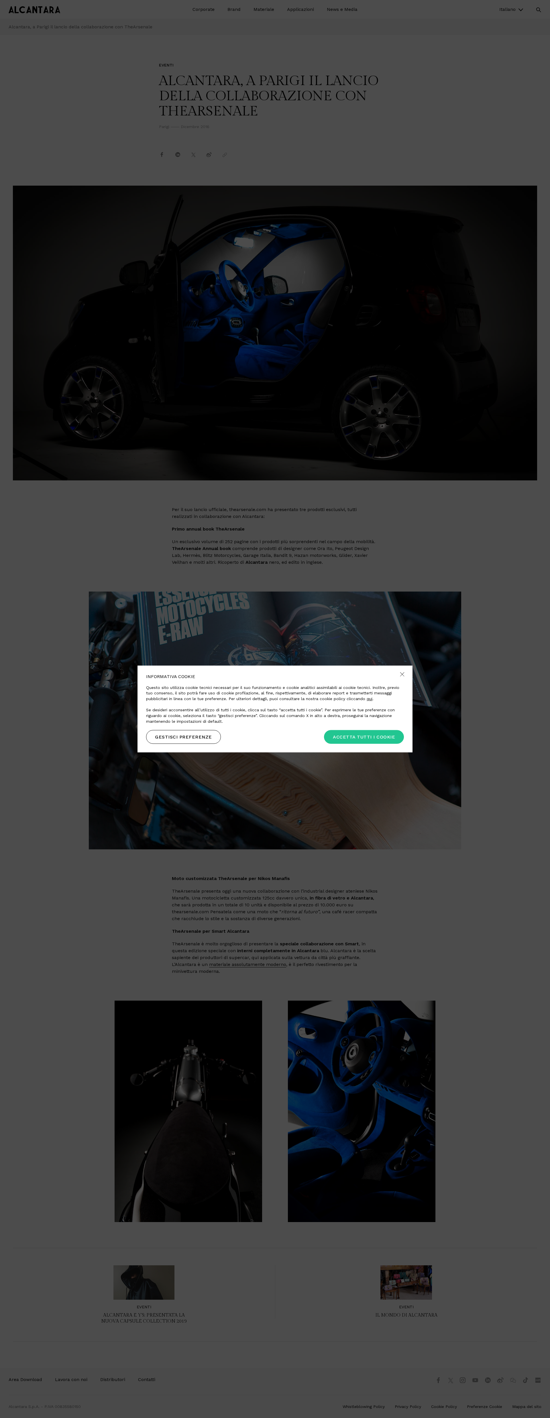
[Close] (402, 674)
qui (369, 698)
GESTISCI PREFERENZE (183, 737)
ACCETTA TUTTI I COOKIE (364, 737)
